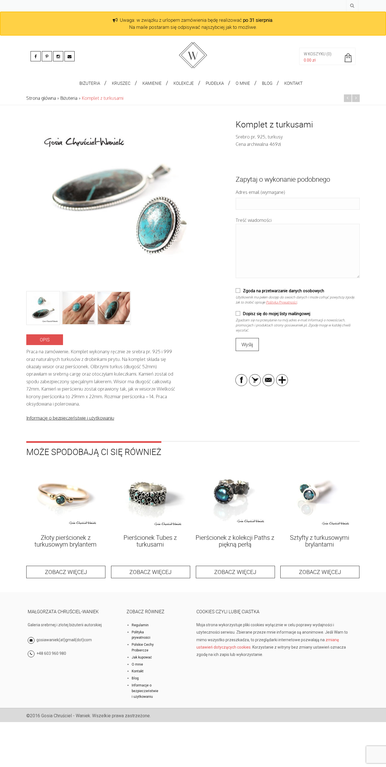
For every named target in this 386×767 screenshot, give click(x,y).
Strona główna (41, 98)
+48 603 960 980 (51, 653)
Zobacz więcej (66, 572)
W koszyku (315, 54)
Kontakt (138, 671)
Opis (44, 340)
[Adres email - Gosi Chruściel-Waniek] (69, 56)
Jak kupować (142, 657)
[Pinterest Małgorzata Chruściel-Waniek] (47, 56)
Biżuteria (68, 98)
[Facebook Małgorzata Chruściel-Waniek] (36, 56)
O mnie (137, 664)
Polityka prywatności (141, 635)
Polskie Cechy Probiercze (143, 647)
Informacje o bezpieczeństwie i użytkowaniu (70, 418)
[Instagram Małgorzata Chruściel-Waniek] (58, 56)
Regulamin (140, 625)
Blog (135, 678)
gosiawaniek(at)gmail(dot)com (64, 640)
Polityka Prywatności (281, 302)
